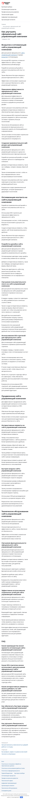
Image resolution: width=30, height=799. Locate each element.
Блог (3, 761)
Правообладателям (7, 773)
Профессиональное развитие (10, 12)
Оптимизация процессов (9, 9)
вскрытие (5, 57)
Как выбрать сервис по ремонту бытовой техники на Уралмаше (14, 752)
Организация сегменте (8, 19)
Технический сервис (7, 14)
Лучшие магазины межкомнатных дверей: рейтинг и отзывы (15, 745)
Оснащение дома (6, 790)
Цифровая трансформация (9, 17)
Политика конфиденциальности (11, 770)
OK (21, 797)
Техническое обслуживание (9, 788)
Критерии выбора (7, 7)
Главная (4, 24)
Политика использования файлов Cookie (13, 768)
